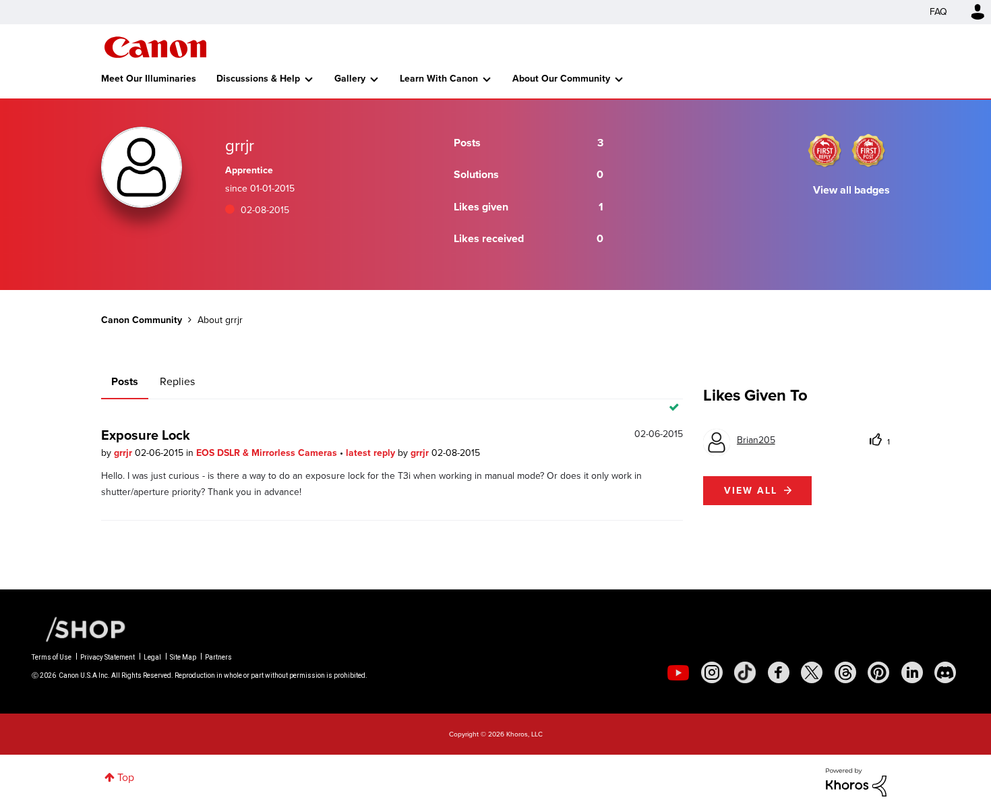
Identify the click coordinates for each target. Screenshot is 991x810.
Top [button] (125, 777)
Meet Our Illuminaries (148, 78)
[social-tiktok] (745, 672)
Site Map (183, 657)
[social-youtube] (678, 672)
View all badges (851, 190)
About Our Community (561, 78)
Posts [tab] (124, 381)
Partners (218, 657)
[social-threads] (845, 672)
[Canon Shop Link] (79, 629)
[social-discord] (945, 672)
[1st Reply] (824, 150)
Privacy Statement (107, 657)
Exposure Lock (145, 435)
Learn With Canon (439, 78)
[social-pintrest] (878, 672)
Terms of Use (51, 657)
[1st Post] (868, 150)
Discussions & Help (258, 78)
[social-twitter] (811, 672)
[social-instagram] (712, 672)
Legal (152, 657)
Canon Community (155, 47)
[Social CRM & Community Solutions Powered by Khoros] (856, 781)
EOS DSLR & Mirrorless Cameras (268, 453)
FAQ (938, 12)
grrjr (124, 453)
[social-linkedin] (912, 672)
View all (750, 491)
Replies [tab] (177, 381)
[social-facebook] (778, 672)
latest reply (372, 453)
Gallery (349, 78)
